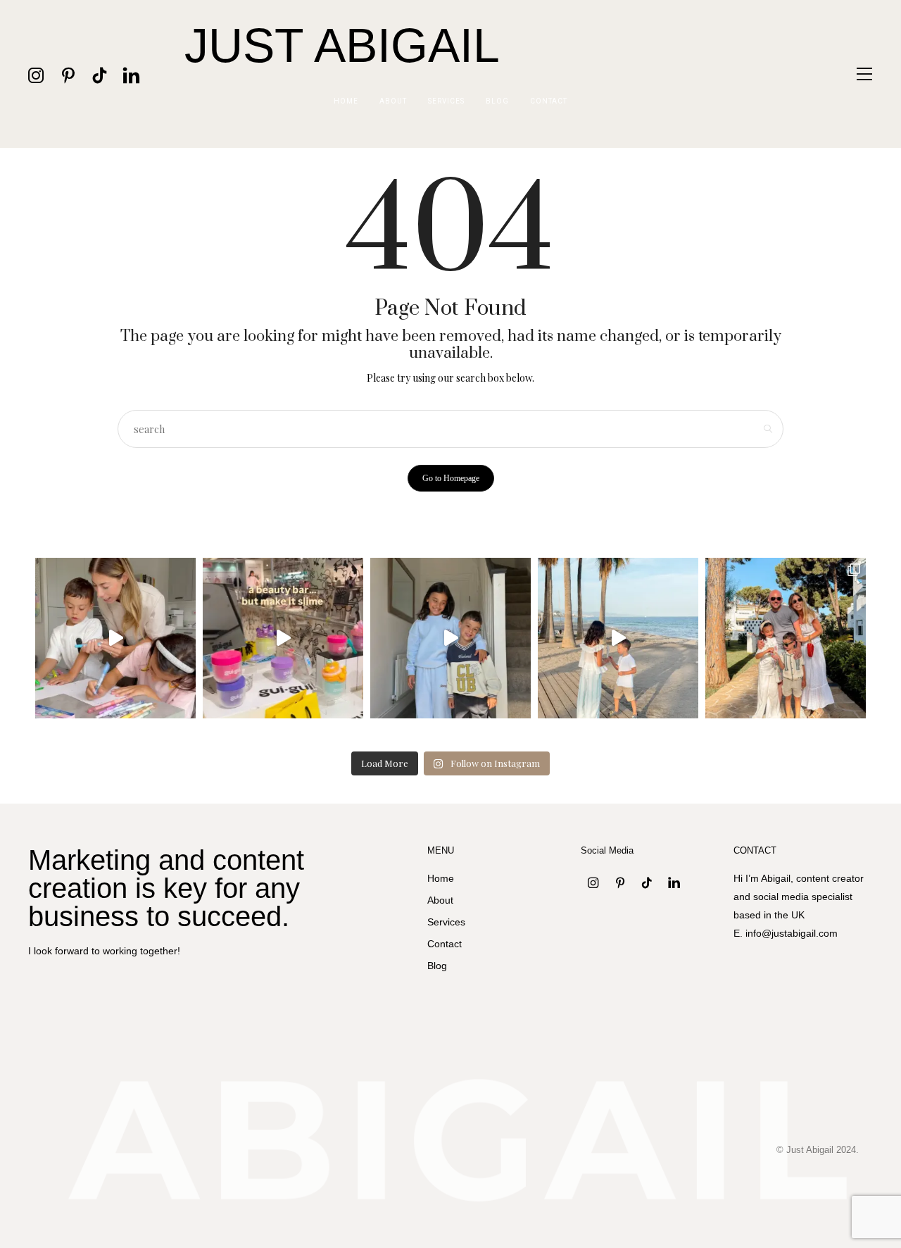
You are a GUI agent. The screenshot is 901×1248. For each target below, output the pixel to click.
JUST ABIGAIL (342, 45)
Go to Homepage (450, 478)
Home (346, 101)
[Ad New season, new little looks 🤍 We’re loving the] (450, 638)
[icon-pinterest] (68, 74)
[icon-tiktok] (99, 74)
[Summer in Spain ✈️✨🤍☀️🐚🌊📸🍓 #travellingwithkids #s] (618, 638)
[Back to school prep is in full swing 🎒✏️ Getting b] (115, 638)
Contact (548, 101)
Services (446, 101)
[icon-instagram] (36, 74)
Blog (497, 101)
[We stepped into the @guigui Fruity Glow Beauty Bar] (283, 638)
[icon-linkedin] (131, 74)
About (393, 101)
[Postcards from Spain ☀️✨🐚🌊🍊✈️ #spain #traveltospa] (785, 638)
